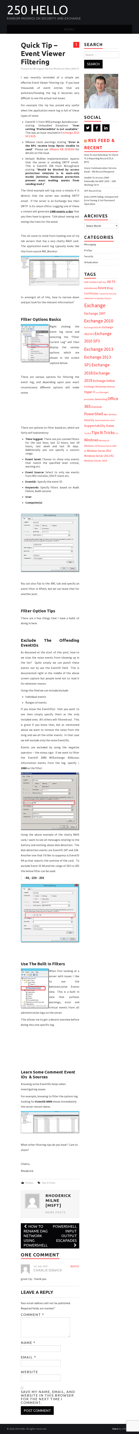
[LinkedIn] (105, 127)
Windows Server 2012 (99, 450)
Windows (91, 439)
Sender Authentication (105, 420)
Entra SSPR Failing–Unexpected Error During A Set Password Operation (101, 200)
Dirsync (107, 298)
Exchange (95, 305)
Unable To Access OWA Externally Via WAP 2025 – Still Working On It (100, 181)
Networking (101, 399)
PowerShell (93, 413)
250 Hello (37, 10)
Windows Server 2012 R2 (99, 456)
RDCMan (113, 414)
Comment (32, 1314)
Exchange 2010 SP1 (93, 327)
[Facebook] (96, 127)
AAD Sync (103, 282)
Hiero (115, 1428)
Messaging (90, 244)
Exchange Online (104, 381)
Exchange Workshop (95, 386)
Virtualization (91, 262)
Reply (74, 1266)
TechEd (87, 433)
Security (88, 256)
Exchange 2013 (98, 349)
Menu (69, 29)
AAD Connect (91, 282)
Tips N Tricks (48, 1182)
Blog (110, 288)
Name (28, 1342)
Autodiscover (90, 288)
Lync (97, 392)
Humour (111, 386)
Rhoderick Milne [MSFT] (66, 68)
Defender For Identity (94, 298)
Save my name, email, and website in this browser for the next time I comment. (48, 1397)
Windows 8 (104, 440)
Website (29, 1372)
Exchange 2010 (98, 321)
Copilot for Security (107, 293)
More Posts (55, 1212)
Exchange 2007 (94, 313)
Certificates (91, 293)
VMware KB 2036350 (62, 149)
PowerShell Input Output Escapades (65, 1233)
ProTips (29, 1182)
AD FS (111, 281)
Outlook (96, 407)
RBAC (106, 414)
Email (28, 1357)
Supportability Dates (99, 426)
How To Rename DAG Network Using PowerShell (36, 1235)
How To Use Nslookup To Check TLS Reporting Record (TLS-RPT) (101, 158)
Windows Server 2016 (95, 460)
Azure (102, 288)
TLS (116, 433)
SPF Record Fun (92, 190)
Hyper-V (89, 392)
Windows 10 (90, 445)
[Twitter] (87, 127)
